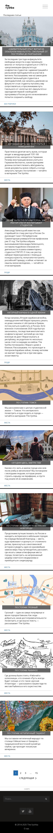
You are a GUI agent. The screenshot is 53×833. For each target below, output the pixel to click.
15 (36, 772)
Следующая (26, 778)
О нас (26, 828)
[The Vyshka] (14, 7)
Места (7, 180)
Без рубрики (10, 104)
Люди (7, 272)
